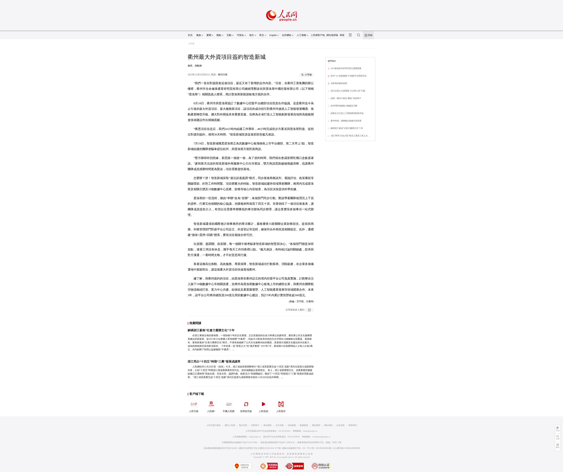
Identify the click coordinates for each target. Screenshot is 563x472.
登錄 (370, 35)
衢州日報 (222, 74)
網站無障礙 (332, 35)
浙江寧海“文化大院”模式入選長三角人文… (350, 136)
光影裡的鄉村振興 (339, 83)
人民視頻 (263, 411)
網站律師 (328, 425)
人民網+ (211, 411)
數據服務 (304, 425)
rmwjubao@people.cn (321, 437)
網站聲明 (316, 425)
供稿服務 (292, 425)
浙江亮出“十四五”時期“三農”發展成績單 (214, 361)
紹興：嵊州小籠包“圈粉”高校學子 (346, 98)
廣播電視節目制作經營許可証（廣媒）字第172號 (319, 442)
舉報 (342, 35)
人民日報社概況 (213, 425)
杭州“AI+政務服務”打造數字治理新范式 (349, 76)
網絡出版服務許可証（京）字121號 (298, 448)
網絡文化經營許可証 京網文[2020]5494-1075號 (260, 448)
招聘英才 (255, 425)
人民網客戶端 (318, 35)
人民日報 (193, 411)
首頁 (190, 35)
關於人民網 (230, 425)
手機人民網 (228, 411)
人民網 (191, 44)
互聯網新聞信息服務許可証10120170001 (240, 442)
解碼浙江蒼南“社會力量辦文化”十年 (211, 330)
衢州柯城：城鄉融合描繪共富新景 (346, 121)
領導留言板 (246, 411)
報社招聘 (243, 425)
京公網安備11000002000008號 (346, 448)
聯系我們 (353, 425)
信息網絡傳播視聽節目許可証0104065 (220, 448)
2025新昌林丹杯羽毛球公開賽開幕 (346, 68)
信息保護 (340, 425)
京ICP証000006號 (323, 448)
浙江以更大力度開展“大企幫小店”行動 (348, 91)
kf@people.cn (255, 437)
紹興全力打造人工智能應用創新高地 (347, 113)
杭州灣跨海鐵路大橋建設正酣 (344, 106)
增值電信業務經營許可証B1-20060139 (277, 442)
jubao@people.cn (310, 431)
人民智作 (281, 411)
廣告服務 (267, 425)
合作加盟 (279, 425)
